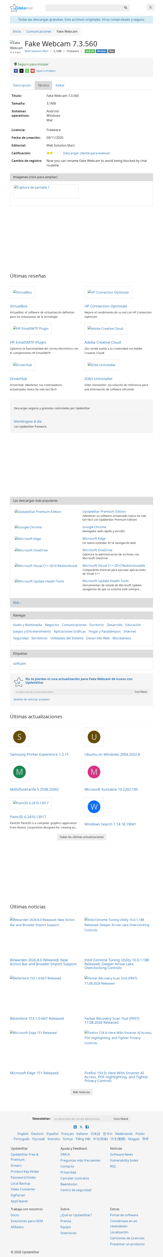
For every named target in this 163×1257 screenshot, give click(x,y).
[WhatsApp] (27, 71)
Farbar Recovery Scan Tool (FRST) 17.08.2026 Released (111, 1020)
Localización (119, 1232)
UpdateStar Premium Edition (104, 511)
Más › (17, 602)
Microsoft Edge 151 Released (34, 1072)
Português (22, 1139)
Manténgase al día (28, 421)
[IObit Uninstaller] (102, 365)
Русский (38, 1139)
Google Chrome (94, 527)
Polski (140, 1134)
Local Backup (20, 1183)
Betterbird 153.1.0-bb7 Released (37, 1018)
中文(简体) (100, 1139)
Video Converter (23, 1189)
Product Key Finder (25, 1171)
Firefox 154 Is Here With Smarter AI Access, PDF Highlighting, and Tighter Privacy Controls (116, 1076)
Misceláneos (122, 638)
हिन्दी (145, 1139)
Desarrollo (115, 625)
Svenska (54, 1139)
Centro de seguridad (75, 1190)
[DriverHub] (22, 365)
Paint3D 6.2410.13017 (28, 816)
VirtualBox (19, 306)
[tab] (22, 85)
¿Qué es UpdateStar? (76, 1215)
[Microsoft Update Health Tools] (40, 581)
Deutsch (37, 1134)
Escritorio (96, 625)
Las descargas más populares (35, 500)
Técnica (43, 85)
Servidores (39, 638)
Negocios (52, 625)
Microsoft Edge (94, 538)
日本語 (95, 1134)
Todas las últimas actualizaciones (81, 837)
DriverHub (18, 378)
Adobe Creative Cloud (102, 342)
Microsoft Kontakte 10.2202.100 (111, 789)
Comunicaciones (74, 625)
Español (52, 1134)
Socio (15, 1215)
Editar (60, 85)
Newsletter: (41, 1118)
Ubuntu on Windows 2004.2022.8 (112, 754)
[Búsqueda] (126, 8)
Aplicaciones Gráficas (70, 631)
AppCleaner (19, 1201)
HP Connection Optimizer (105, 306)
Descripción (22, 85)
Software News (121, 1154)
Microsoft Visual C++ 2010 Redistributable (113, 565)
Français (67, 1134)
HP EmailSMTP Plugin (28, 342)
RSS (113, 1166)
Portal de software (124, 1215)
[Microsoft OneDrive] (32, 550)
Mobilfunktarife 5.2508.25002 (34, 789)
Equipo (65, 1227)
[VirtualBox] (22, 292)
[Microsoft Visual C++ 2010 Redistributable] (47, 565)
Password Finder (23, 1177)
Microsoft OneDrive (97, 550)
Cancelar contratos (74, 1178)
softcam (19, 663)
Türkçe (68, 1139)
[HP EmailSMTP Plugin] (31, 328)
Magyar (134, 1139)
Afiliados (17, 1227)
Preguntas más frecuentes (80, 1160)
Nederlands (124, 1134)
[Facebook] (16, 71)
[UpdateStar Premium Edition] (39, 511)
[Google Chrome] (29, 527)
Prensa (65, 1221)
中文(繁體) (118, 1139)
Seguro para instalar (33, 64)
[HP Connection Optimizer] (108, 292)
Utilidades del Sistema (66, 638)
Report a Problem (45, 71)
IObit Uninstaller (98, 378)
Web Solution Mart (37, 51)
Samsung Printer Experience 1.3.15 (39, 754)
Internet (130, 631)
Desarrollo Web (98, 638)
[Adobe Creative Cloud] (105, 328)
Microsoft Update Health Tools (105, 581)
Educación (133, 625)
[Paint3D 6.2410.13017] (31, 803)
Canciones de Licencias (127, 1238)
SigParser (18, 1195)
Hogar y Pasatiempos (105, 631)
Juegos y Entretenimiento (32, 631)
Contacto (67, 1166)
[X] (21, 71)
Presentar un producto (127, 1244)
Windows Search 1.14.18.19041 (110, 824)
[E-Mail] (33, 71)
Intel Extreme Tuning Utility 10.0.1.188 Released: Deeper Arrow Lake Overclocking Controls (116, 964)
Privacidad (68, 1172)
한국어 (108, 1134)
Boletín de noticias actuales (32, 699)
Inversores (68, 1233)
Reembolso (68, 1184)
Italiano (82, 1134)
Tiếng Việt (83, 1139)
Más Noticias (81, 1092)
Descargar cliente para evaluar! (86, 153)
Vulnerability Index (124, 1160)
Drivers (16, 1165)
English (22, 1134)
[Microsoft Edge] (29, 538)
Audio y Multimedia (27, 625)
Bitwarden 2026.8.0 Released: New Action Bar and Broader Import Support (43, 962)
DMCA (65, 1154)
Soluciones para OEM (27, 1221)
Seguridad (21, 638)
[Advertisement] (81, 237)
